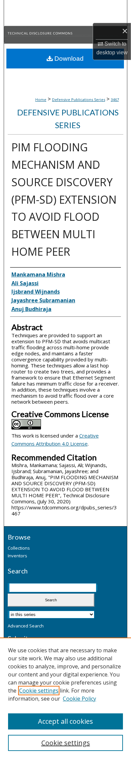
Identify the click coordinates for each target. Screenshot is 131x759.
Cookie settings (38, 690)
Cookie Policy (79, 698)
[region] (65, 698)
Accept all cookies (65, 721)
